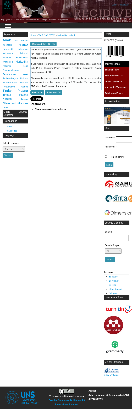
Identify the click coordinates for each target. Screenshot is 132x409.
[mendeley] (113, 333)
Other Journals (116, 289)
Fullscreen (37, 92)
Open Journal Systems (15, 113)
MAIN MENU (8, 26)
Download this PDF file (43, 44)
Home (33, 35)
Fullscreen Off (54, 92)
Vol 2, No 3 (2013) (46, 35)
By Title (112, 285)
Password (109, 147)
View (9, 126)
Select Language (11, 143)
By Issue (113, 276)
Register (124, 4)
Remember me (117, 157)
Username (110, 137)
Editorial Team (112, 69)
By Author (113, 281)
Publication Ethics (114, 93)
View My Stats (111, 375)
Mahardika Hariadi (66, 35)
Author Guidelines (113, 81)
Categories (114, 293)
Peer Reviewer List (114, 75)
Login (114, 4)
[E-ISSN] (114, 58)
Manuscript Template (115, 87)
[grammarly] (115, 357)
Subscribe (12, 130)
